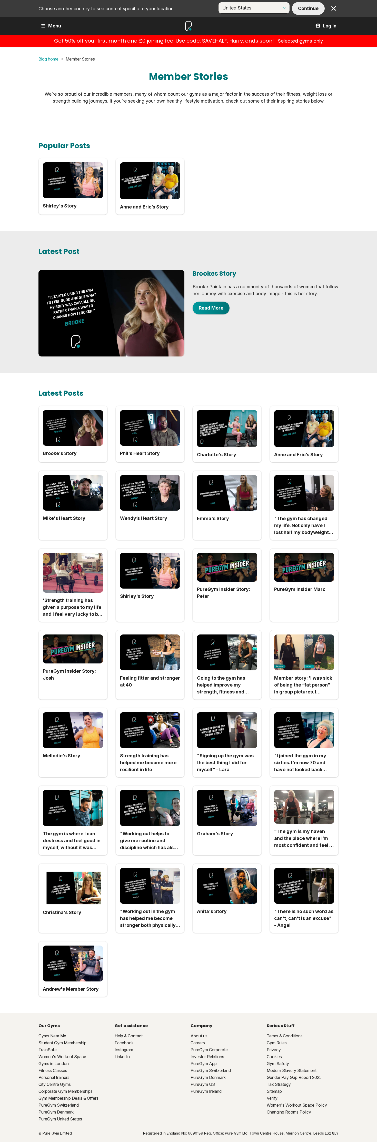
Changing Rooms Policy (289, 1112)
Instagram (124, 1049)
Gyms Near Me (52, 1035)
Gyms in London (53, 1063)
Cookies (274, 1056)
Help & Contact (129, 1035)
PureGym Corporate (209, 1049)
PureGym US (203, 1084)
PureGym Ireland (206, 1091)
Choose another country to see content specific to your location (106, 8)
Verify (272, 1098)
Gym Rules (277, 1042)
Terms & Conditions (285, 1035)
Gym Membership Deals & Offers (68, 1098)
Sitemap (274, 1091)
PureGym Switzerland (58, 1105)
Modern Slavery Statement (291, 1070)
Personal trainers (54, 1077)
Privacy (274, 1049)
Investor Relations (207, 1056)
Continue (308, 8)
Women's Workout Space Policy (297, 1105)
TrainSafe (47, 1049)
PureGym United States (60, 1118)
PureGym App (204, 1063)
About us (199, 1035)
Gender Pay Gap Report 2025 (294, 1077)
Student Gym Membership (62, 1042)
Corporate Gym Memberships (65, 1091)
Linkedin (122, 1056)
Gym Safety (278, 1063)
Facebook (124, 1042)
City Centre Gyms (54, 1084)
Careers (198, 1042)
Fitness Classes (52, 1070)
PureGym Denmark (56, 1112)
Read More (211, 308)
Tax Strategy (279, 1084)
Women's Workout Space (62, 1056)
